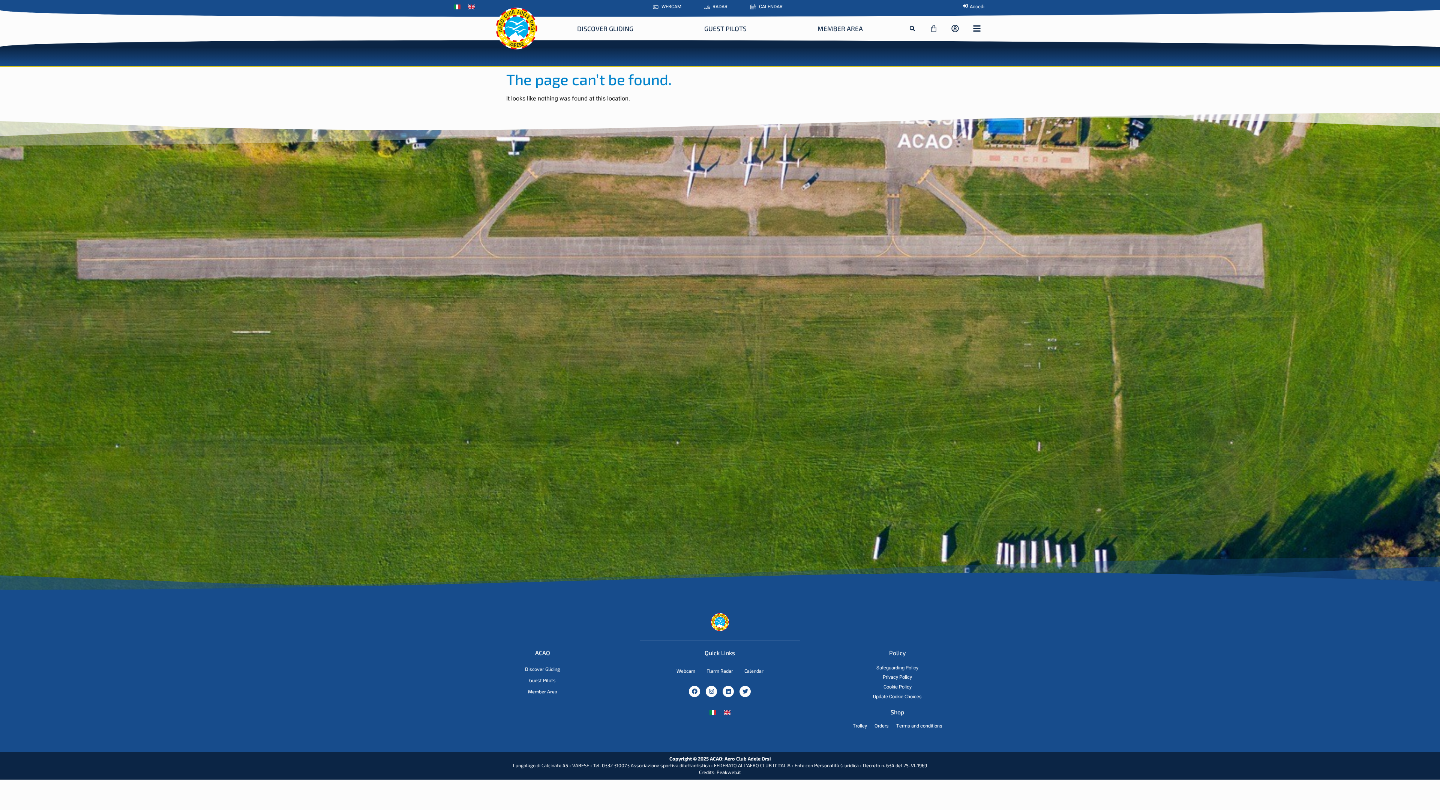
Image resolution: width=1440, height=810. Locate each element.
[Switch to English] (727, 713)
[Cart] (933, 28)
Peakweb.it (729, 772)
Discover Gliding (605, 28)
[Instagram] (711, 691)
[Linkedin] (728, 691)
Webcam (685, 671)
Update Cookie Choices (897, 696)
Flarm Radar (719, 671)
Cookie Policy (898, 687)
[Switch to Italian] (459, 7)
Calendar (754, 671)
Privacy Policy (897, 677)
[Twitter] (745, 691)
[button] (912, 28)
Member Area (840, 28)
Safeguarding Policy (897, 667)
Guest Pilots (725, 28)
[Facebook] (694, 691)
